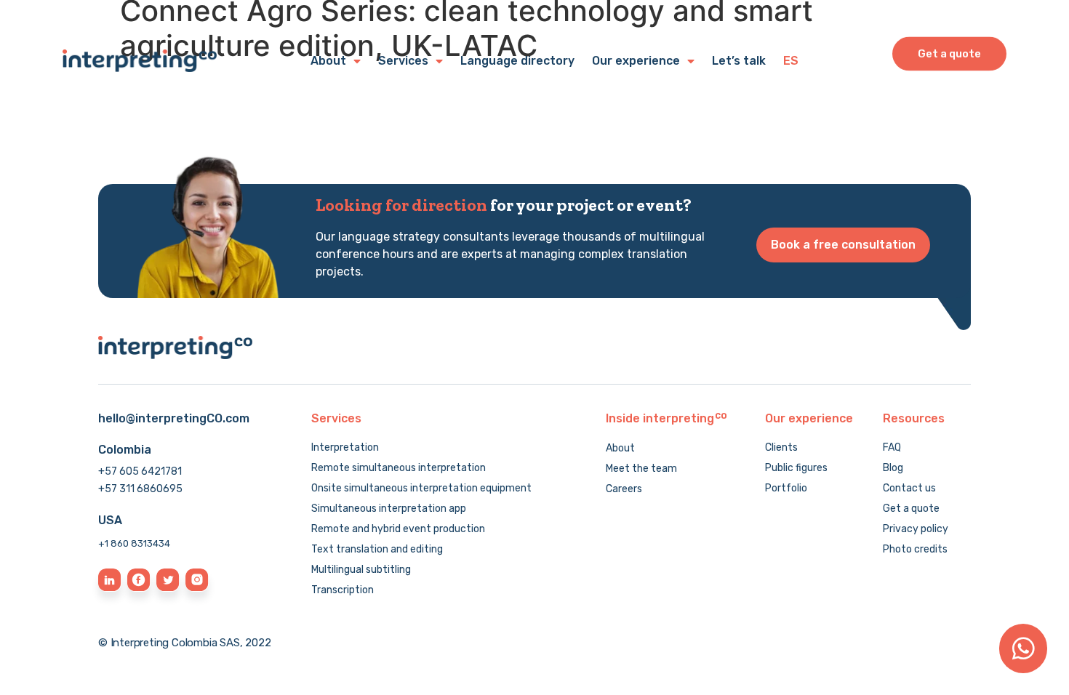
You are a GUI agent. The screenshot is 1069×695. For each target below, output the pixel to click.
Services (403, 61)
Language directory (517, 61)
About (328, 61)
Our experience (636, 61)
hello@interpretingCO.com (173, 418)
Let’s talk (739, 61)
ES (790, 61)
